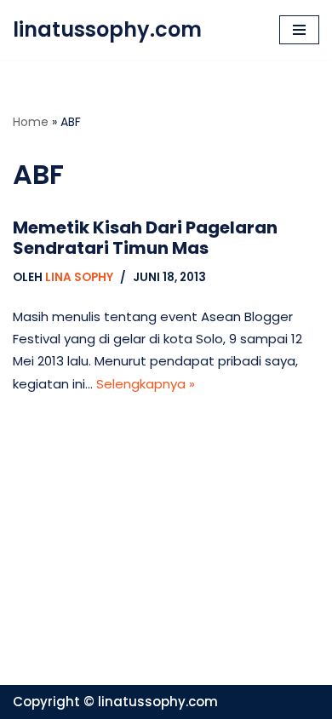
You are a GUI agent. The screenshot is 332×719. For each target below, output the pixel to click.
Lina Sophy (79, 277)
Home (31, 121)
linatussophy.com (158, 701)
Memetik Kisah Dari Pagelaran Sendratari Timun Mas (145, 238)
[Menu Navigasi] (299, 29)
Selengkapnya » (145, 384)
